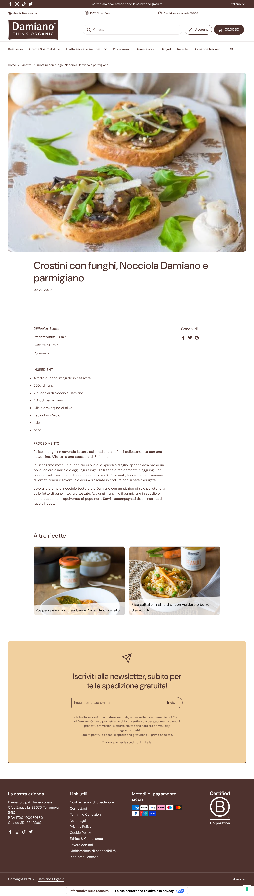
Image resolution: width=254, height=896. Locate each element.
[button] (229, 30)
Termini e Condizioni (86, 814)
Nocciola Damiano (69, 393)
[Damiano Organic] (33, 30)
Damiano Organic (51, 879)
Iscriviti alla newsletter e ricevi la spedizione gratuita (127, 4)
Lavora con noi (81, 845)
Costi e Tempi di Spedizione (92, 802)
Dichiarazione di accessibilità (93, 851)
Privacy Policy (80, 826)
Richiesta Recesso (84, 857)
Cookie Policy (80, 832)
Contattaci (78, 808)
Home (12, 65)
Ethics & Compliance (86, 838)
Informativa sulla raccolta (89, 891)
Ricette (26, 65)
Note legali (78, 820)
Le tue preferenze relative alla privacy (144, 891)
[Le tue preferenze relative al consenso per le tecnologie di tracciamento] (247, 889)
